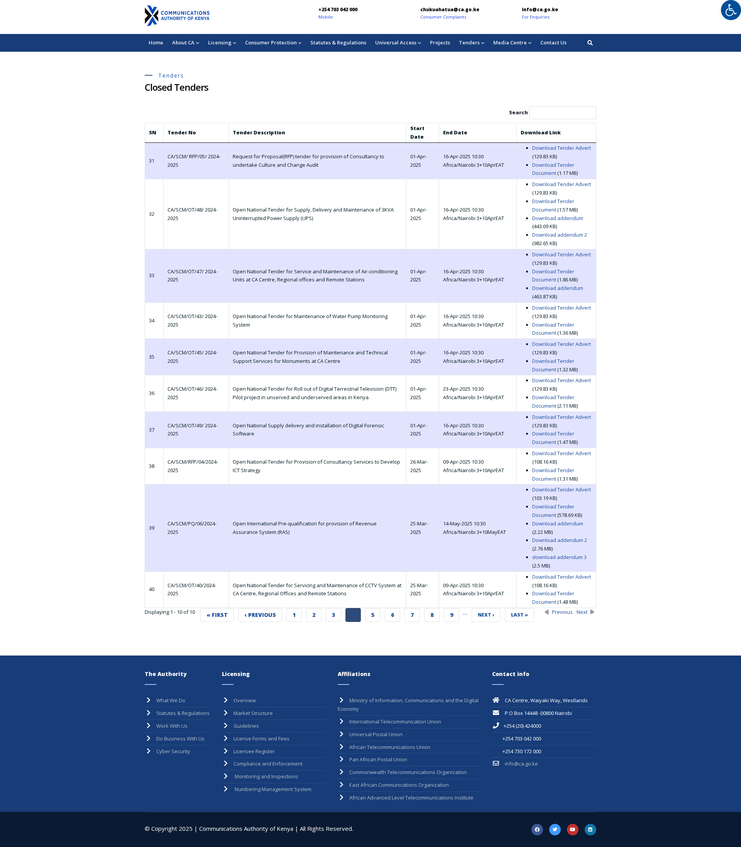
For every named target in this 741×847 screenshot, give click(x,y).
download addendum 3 (559, 557)
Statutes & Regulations (338, 42)
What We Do (170, 700)
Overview (244, 700)
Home (156, 42)
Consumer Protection (271, 42)
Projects (440, 42)
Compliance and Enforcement (268, 763)
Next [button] (582, 611)
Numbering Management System (272, 789)
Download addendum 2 (559, 234)
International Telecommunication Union (395, 721)
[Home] (199, 15)
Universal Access (395, 42)
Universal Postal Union (376, 734)
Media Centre (510, 42)
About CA (183, 42)
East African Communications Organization (399, 784)
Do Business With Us (180, 738)
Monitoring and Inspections (265, 776)
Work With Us (172, 725)
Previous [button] (562, 611)
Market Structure (253, 713)
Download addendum (557, 218)
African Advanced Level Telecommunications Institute (411, 797)
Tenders (469, 42)
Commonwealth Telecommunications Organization (408, 772)
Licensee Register (254, 751)
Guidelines (246, 725)
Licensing (220, 42)
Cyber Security (173, 751)
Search (519, 112)
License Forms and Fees (261, 738)
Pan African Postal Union (378, 759)
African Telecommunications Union (389, 747)
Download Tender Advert (561, 147)
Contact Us (553, 42)
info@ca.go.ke (521, 763)
